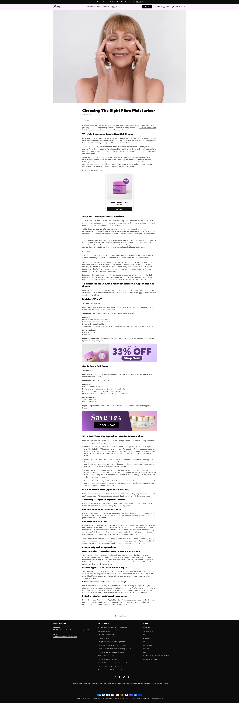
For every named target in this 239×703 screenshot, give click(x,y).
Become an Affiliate (150, 659)
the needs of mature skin (127, 143)
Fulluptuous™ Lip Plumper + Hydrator (111, 642)
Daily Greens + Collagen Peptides (110, 666)
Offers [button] (139, 2)
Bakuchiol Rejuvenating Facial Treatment (112, 663)
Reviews (146, 642)
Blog (144, 652)
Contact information (157, 698)
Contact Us (147, 628)
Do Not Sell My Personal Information (156, 656)
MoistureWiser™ (93, 503)
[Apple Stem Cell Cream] (119, 432)
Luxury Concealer (104, 631)
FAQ (144, 635)
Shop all (147, 6)
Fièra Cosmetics (86, 698)
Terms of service (119, 698)
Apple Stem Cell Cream (112, 157)
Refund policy (97, 698)
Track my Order (148, 631)
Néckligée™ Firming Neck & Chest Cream (112, 645)
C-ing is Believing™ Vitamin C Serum (111, 652)
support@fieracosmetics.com (65, 636)
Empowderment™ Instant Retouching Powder (114, 649)
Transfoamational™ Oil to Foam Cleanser (112, 670)
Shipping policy (130, 698)
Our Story (146, 638)
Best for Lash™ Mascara (106, 635)
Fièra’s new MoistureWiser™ (122, 125)
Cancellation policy (143, 698)
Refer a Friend (148, 645)
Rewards (146, 649)
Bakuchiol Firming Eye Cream (108, 659)
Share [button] (87, 120)
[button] (114, 6)
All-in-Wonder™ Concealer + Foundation (112, 628)
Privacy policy (107, 698)
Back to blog (120, 616)
